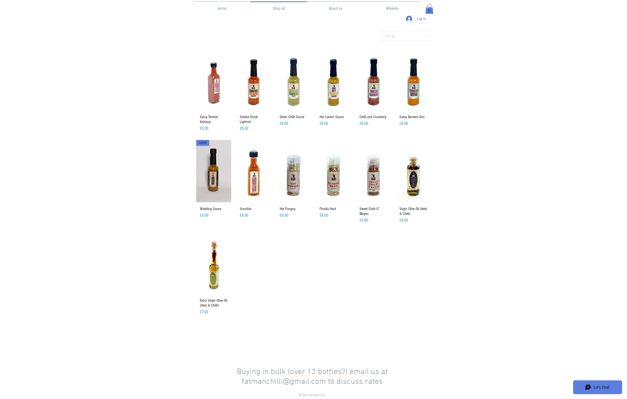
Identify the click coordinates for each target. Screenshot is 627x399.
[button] (429, 9)
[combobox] (406, 36)
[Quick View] (213, 79)
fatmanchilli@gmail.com (284, 382)
